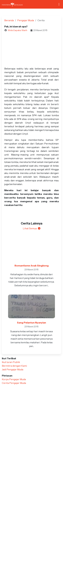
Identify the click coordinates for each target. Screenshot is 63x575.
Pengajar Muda (25, 20)
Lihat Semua (30, 228)
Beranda (9, 20)
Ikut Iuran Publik (11, 362)
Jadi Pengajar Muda (12, 369)
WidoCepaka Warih (17, 30)
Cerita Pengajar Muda (14, 382)
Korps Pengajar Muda (14, 379)
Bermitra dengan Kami (14, 365)
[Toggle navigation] (59, 4)
